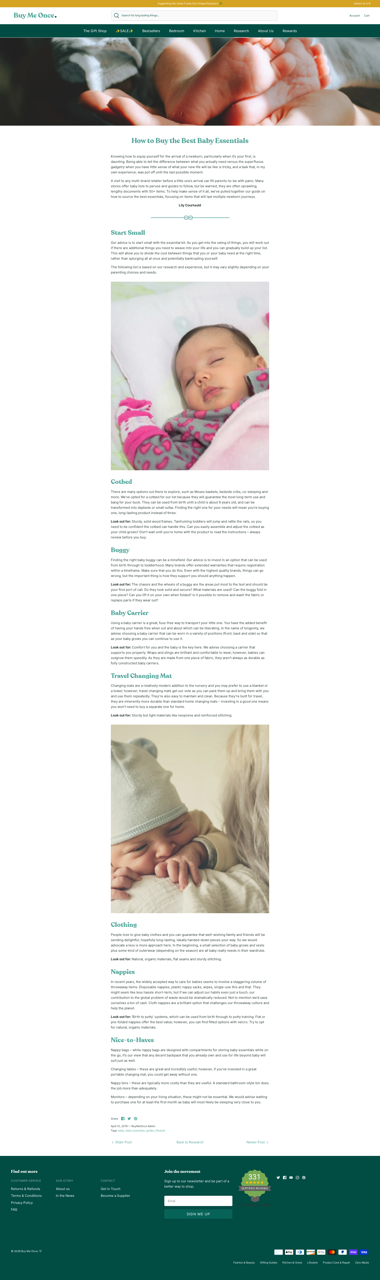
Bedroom (176, 31)
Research (241, 31)
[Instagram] (297, 1177)
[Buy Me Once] (35, 16)
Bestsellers (151, 31)
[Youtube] (291, 1177)
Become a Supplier (115, 1196)
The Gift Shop (95, 31)
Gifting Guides (268, 1262)
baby (121, 1130)
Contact (108, 1180)
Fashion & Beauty (244, 1262)
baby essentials (135, 1130)
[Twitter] (278, 1177)
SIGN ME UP (198, 1214)
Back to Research (190, 1142)
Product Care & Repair (336, 1262)
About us (63, 1189)
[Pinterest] (303, 1177)
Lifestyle (312, 1262)
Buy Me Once (29, 1251)
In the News (65, 1196)
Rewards (290, 31)
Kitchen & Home (292, 1262)
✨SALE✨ (124, 31)
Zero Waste (362, 1262)
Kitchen (199, 31)
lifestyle (160, 1130)
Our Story (64, 1180)
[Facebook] (284, 1177)
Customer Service (26, 1180)
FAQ (14, 1209)
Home (220, 31)
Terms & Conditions (26, 1196)
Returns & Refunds (25, 1189)
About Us (266, 31)
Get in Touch (111, 1189)
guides (150, 1130)
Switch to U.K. (362, 3)
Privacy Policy (22, 1203)
